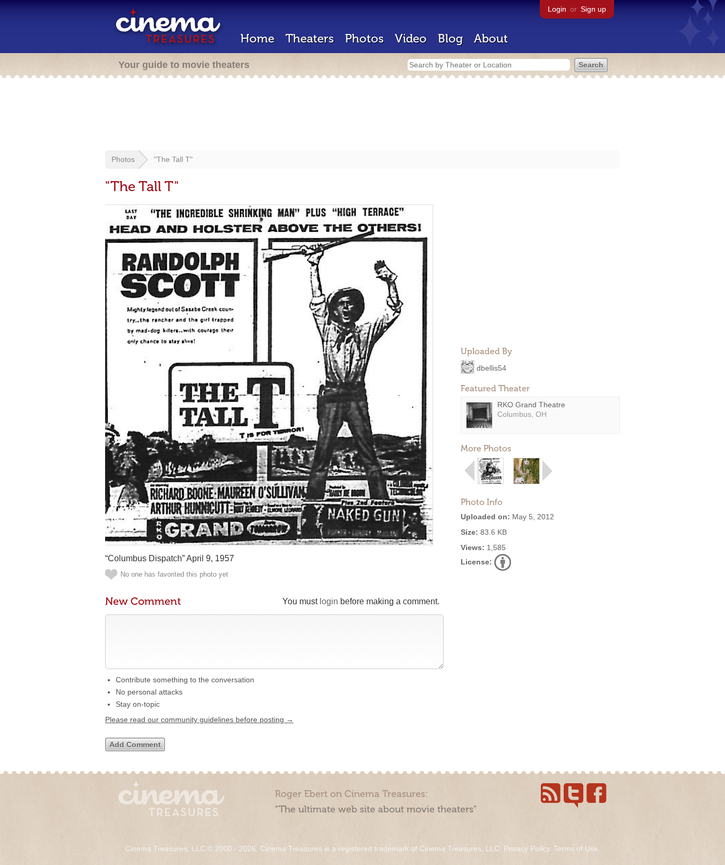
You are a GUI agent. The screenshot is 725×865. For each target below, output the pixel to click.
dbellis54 (491, 367)
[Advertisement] (362, 115)
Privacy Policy (526, 848)
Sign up (593, 9)
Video (411, 38)
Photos (364, 38)
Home (257, 38)
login (329, 601)
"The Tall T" (173, 159)
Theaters (310, 38)
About (491, 38)
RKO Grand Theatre (531, 404)
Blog (450, 38)
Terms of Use (576, 848)
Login (557, 9)
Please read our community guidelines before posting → (199, 719)
